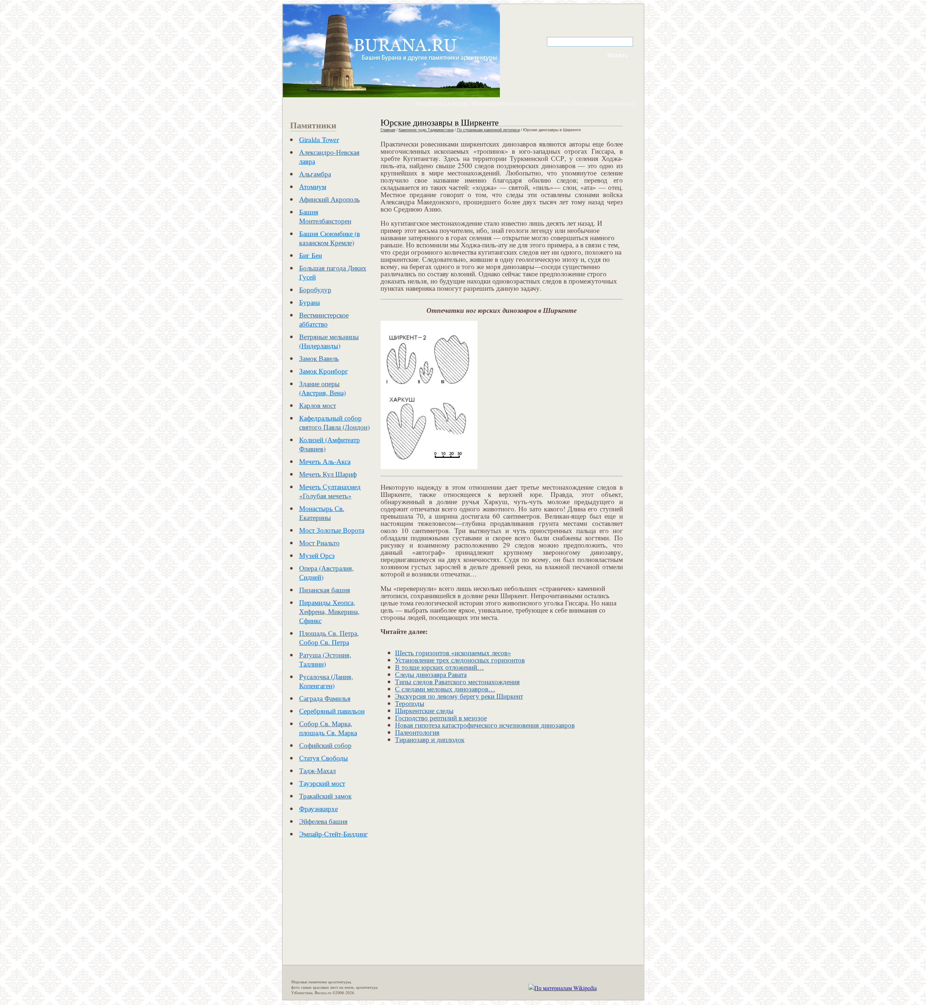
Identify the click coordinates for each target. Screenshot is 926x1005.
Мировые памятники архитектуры (321, 981)
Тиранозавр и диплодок (429, 739)
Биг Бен (310, 255)
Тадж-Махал (317, 770)
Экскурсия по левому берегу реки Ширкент (459, 695)
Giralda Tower (319, 139)
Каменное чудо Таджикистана (603, 103)
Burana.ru (323, 992)
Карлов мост (317, 405)
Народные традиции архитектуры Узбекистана (520, 103)
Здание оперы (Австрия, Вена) (322, 388)
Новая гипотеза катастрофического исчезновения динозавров (485, 724)
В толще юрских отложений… (439, 667)
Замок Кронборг (323, 370)
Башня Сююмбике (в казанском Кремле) (329, 238)
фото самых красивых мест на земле (322, 987)
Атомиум (312, 186)
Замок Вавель (319, 358)
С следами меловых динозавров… (445, 688)
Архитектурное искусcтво (442, 103)
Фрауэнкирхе (318, 808)
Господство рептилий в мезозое (441, 717)
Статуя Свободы (323, 757)
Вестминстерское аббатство (324, 319)
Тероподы (409, 703)
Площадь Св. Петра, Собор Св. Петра (329, 638)
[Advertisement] (351, 907)
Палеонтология (417, 732)
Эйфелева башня (323, 821)
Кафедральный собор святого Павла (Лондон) (334, 422)
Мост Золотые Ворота (331, 530)
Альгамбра (315, 173)
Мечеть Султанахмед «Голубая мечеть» (330, 491)
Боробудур (315, 289)
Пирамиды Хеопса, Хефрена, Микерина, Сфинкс (329, 611)
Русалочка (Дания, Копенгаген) (326, 681)
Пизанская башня (324, 589)
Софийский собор (325, 745)
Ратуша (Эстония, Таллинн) (325, 659)
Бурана (309, 302)
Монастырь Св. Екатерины (321, 513)
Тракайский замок (325, 795)
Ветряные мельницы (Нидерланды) (329, 341)
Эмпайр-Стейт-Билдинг (333, 833)
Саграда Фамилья (325, 698)
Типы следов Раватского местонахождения (457, 681)
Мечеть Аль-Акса (325, 461)
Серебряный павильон (332, 710)
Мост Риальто (319, 542)
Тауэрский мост (322, 783)
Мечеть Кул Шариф (328, 473)
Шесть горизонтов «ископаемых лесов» (453, 652)
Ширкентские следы (424, 710)
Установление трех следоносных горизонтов (460, 659)
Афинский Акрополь (329, 199)
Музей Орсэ (317, 555)
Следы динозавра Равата (431, 674)
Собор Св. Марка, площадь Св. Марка (328, 728)
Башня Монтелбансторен (325, 216)
